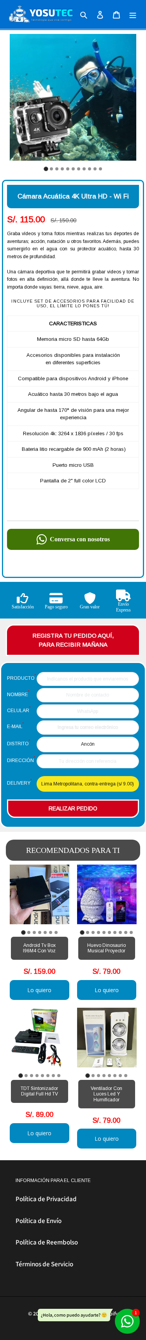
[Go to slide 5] (67, 168)
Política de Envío (39, 1220)
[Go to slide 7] (78, 168)
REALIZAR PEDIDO (73, 808)
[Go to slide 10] (95, 168)
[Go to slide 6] (73, 168)
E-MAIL (15, 725)
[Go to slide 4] (62, 168)
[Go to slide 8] (84, 168)
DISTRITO (18, 742)
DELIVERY (19, 782)
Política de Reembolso (47, 1242)
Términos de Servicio (44, 1264)
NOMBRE (18, 693)
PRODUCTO (21, 677)
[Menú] (133, 14)
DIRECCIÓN (21, 759)
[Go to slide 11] (100, 168)
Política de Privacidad (46, 1199)
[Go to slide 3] (56, 168)
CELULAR (18, 709)
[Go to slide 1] (46, 169)
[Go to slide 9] (89, 168)
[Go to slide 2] (51, 168)
